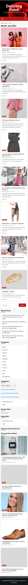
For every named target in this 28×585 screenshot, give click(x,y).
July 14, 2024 (10, 489)
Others (4, 370)
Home (3, 404)
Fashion (4, 45)
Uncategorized (6, 376)
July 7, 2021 (9, 225)
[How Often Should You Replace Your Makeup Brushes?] (14, 474)
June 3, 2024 (9, 544)
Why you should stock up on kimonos (13, 257)
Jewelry (4, 287)
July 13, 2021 (9, 157)
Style (3, 373)
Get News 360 (4, 412)
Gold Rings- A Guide (8, 291)
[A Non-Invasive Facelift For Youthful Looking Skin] (14, 73)
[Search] (25, 18)
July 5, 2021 (9, 293)
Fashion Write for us (7, 401)
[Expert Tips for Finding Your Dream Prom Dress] (14, 37)
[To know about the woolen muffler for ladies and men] (14, 142)
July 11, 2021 (9, 191)
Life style (4, 367)
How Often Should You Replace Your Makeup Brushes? (14, 322)
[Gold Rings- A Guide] (14, 279)
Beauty (4, 80)
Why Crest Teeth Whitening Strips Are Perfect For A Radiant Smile (12, 327)
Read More (4, 60)
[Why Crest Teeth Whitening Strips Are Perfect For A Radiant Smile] (14, 502)
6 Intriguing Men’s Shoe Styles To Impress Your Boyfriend (13, 332)
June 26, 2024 (10, 517)
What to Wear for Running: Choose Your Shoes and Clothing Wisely (12, 336)
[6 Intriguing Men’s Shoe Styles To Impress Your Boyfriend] (14, 530)
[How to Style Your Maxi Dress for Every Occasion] (14, 176)
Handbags (5, 219)
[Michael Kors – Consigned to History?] (14, 212)
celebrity (4, 352)
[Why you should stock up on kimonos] (14, 246)
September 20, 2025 (11, 462)
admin (4, 52)
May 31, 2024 (10, 572)
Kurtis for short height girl (10, 428)
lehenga (4, 364)
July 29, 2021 (10, 52)
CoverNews (22, 580)
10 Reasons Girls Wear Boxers (11, 120)
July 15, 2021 (9, 122)
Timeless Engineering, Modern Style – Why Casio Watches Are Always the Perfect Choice (13, 317)
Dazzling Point (14, 8)
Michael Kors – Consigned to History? (13, 223)
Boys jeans (5, 350)
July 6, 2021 (9, 259)
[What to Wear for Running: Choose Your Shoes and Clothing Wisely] (14, 557)
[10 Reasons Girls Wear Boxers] (14, 108)
